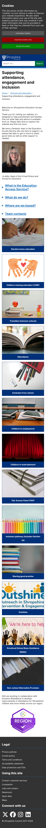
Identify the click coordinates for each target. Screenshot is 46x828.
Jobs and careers (10, 788)
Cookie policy (8, 756)
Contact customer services (14, 780)
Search (39, 63)
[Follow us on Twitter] (5, 814)
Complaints (7, 784)
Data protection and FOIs (13, 767)
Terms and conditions (12, 759)
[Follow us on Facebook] (13, 814)
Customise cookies (23, 33)
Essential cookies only (23, 40)
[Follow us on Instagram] (20, 814)
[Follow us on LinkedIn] (28, 814)
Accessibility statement (13, 763)
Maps (4, 800)
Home (4, 93)
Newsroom (7, 792)
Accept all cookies (23, 46)
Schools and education (21, 93)
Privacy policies (9, 752)
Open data (7, 796)
